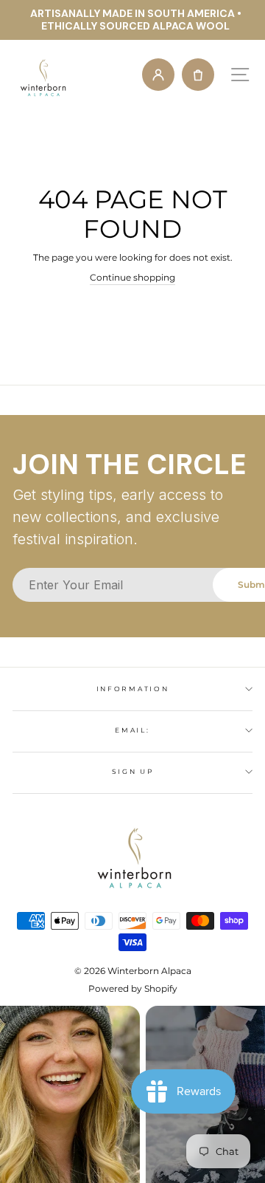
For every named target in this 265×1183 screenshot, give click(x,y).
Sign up (133, 771)
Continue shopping (132, 277)
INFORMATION (132, 689)
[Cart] (198, 74)
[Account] (158, 74)
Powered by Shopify (132, 988)
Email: (132, 730)
